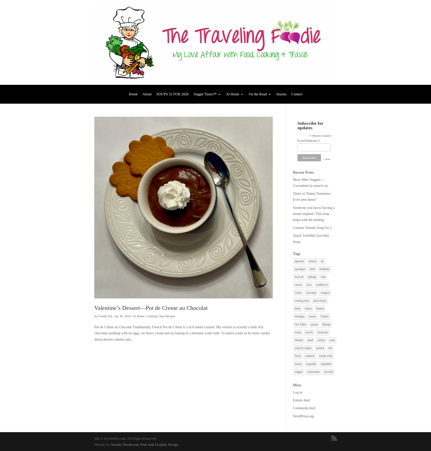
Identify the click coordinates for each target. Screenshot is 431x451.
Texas (298, 355)
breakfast (324, 269)
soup (332, 340)
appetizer (299, 261)
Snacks (281, 94)
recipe (298, 332)
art (322, 261)
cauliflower (322, 284)
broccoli (299, 276)
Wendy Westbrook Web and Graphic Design (144, 445)
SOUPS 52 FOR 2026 (172, 94)
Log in (297, 392)
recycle (309, 332)
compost (325, 292)
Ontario (325, 316)
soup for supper (303, 348)
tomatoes (310, 355)
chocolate (311, 292)
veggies (299, 371)
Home (133, 94)
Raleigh (326, 324)
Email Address (308, 141)
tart (330, 348)
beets (312, 269)
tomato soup (325, 355)
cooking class (302, 300)
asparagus (300, 269)
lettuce (308, 308)
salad (310, 340)
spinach (320, 348)
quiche (314, 324)
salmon (321, 340)
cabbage (312, 276)
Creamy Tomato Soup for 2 (312, 228)
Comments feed (304, 408)
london (320, 308)
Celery (298, 292)
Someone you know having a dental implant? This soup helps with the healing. (313, 214)
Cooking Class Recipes (160, 316)
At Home (232, 94)
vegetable (311, 364)
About (147, 94)
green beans (320, 300)
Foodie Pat (105, 316)
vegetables (326, 364)
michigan (299, 316)
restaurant (322, 332)
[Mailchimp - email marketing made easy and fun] (326, 159)
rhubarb (299, 340)
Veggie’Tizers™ (205, 94)
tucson (298, 364)
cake (323, 276)
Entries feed (301, 400)
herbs (298, 308)
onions (312, 316)
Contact (296, 94)
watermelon (313, 371)
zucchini (328, 371)
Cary (309, 284)
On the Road (258, 94)
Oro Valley (300, 324)
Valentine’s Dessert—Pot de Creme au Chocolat (151, 308)
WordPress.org (303, 416)
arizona (312, 261)
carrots (298, 284)
